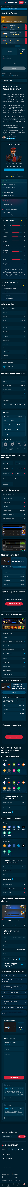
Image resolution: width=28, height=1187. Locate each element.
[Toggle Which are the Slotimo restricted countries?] (25, 980)
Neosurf (14, 772)
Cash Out (5, 484)
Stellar (23, 829)
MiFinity (4, 772)
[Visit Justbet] (5, 27)
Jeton (23, 784)
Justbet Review (12, 25)
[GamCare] (15, 1174)
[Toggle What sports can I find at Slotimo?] (25, 1007)
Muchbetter (9, 772)
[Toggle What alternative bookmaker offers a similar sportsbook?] (25, 987)
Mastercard (9, 784)
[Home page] (1, 6)
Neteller (14, 784)
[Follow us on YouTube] (22, 1149)
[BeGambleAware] (6, 1174)
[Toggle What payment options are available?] (25, 1002)
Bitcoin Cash (9, 835)
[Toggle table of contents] (25, 80)
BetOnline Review (13, 39)
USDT (4, 835)
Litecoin (14, 829)
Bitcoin (4, 829)
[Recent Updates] (25, 2)
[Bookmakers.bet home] (11, 2)
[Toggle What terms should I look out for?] (25, 992)
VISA (4, 784)
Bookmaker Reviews (8, 6)
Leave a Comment (14, 170)
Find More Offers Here (14, 604)
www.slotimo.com (21, 312)
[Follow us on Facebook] (15, 1149)
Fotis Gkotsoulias (11, 136)
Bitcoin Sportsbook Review (15, 32)
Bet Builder (6, 468)
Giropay (18, 784)
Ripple (19, 829)
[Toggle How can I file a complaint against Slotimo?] (25, 1013)
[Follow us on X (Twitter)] (12, 1149)
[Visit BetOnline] (5, 41)
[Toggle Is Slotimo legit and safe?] (25, 975)
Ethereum (9, 829)
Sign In (21, 2)
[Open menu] (2, 2)
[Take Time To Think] (7, 1177)
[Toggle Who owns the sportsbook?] (25, 996)
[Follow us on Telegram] (9, 1149)
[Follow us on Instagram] (19, 1149)
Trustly (19, 772)
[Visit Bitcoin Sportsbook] (5, 34)
